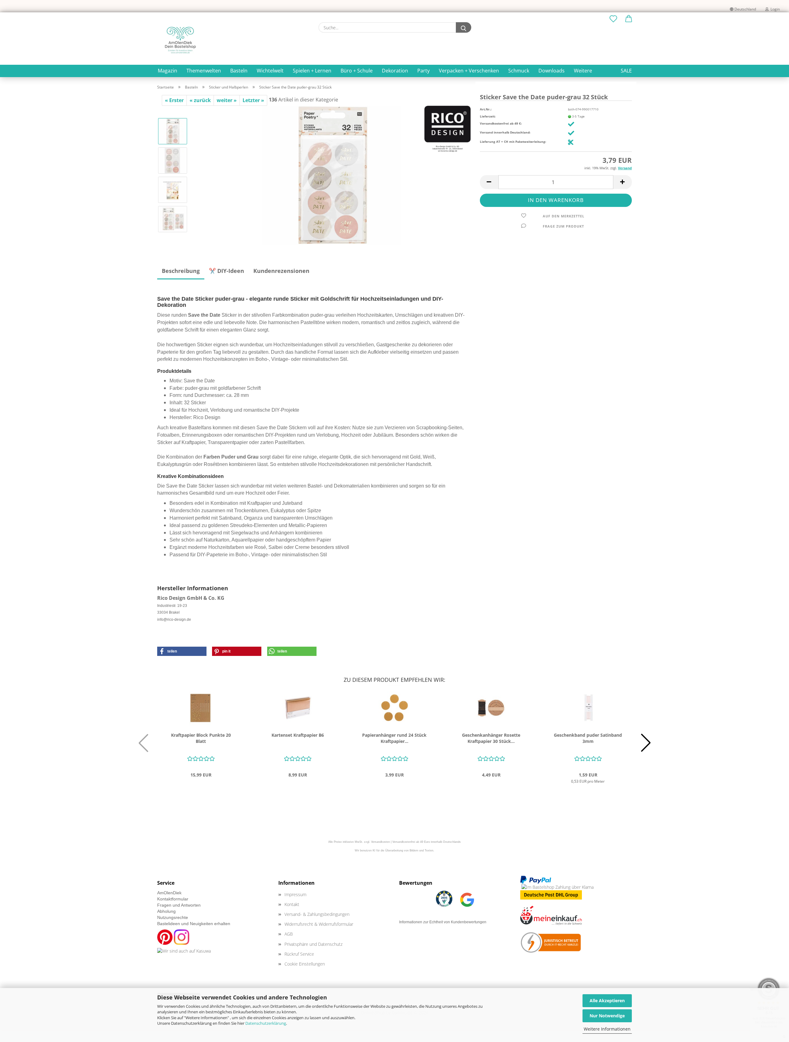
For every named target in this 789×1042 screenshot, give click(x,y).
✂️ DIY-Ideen (226, 270)
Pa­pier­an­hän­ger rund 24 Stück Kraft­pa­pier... (394, 738)
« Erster (174, 100)
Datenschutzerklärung (265, 1023)
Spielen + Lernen (312, 70)
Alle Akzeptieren (607, 1000)
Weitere (583, 70)
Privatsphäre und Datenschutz (313, 944)
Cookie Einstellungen (304, 964)
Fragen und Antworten (179, 905)
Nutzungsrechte (172, 917)
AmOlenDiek (169, 892)
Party (423, 70)
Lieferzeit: (488, 116)
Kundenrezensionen (281, 270)
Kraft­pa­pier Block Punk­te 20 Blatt (201, 738)
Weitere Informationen (607, 1029)
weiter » (227, 100)
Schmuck (518, 70)
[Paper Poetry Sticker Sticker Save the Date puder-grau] (331, 174)
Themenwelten (203, 70)
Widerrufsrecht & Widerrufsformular (318, 924)
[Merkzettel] (613, 19)
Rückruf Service (299, 954)
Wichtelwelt (270, 70)
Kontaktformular (172, 898)
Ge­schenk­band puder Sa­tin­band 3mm (588, 738)
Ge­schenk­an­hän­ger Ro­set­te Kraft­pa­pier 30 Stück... (491, 738)
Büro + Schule (357, 70)
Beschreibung (181, 270)
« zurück (200, 100)
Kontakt (291, 904)
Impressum (295, 894)
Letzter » (253, 100)
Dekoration (395, 70)
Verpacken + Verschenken (469, 70)
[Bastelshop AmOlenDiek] (180, 40)
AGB (288, 934)
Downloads (551, 70)
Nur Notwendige (607, 1016)
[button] (628, 19)
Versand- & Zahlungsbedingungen (317, 914)
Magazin (167, 70)
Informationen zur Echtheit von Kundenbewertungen (442, 922)
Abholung (166, 911)
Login (774, 9)
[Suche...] (463, 27)
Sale (626, 70)
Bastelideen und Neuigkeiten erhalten (193, 923)
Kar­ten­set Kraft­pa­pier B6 (298, 735)
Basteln (238, 70)
